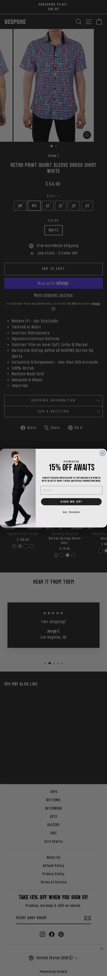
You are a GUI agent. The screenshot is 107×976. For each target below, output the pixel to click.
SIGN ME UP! (71, 501)
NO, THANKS (71, 512)
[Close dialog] (102, 453)
